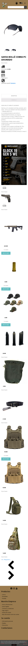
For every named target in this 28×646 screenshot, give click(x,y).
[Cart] (21, 3)
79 (4, 559)
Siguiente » (7, 559)
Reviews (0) (14, 100)
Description (14, 95)
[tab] (14, 96)
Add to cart (6, 253)
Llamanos (12, 83)
